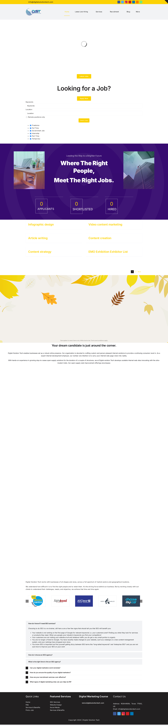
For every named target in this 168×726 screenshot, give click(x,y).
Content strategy (39, 251)
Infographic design (41, 224)
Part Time (35, 136)
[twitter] (122, 2)
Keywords (29, 102)
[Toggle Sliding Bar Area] (166, 2)
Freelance (35, 125)
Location (29, 109)
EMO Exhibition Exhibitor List (108, 251)
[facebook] (118, 2)
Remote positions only (36, 117)
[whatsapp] (141, 2)
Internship (35, 133)
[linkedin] (133, 2)
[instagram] (126, 2)
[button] (84, 623)
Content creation (99, 238)
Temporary (36, 139)
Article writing (38, 238)
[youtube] (130, 2)
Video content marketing (105, 224)
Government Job (38, 131)
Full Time (35, 128)
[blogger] (137, 2)
